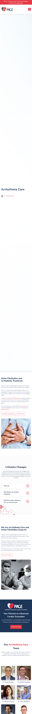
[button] (16, 486)
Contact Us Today (16, 627)
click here (23, 406)
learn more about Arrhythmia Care (11, 398)
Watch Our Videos (6, 555)
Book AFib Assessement (8, 414)
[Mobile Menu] (29, 9)
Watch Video (20, 414)
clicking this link (5, 409)
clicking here (20, 3)
